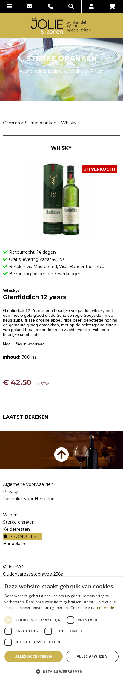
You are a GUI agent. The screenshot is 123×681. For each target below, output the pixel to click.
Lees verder (105, 607)
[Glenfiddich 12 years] (61, 199)
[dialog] (61, 629)
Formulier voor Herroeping (31, 498)
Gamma (11, 123)
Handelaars (14, 543)
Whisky (68, 123)
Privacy (10, 491)
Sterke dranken (40, 123)
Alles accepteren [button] (33, 656)
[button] (61, 671)
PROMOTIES (22, 536)
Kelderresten (16, 529)
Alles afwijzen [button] (92, 656)
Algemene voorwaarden (28, 484)
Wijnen (10, 515)
